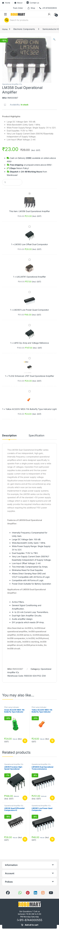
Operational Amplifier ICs (12, 84)
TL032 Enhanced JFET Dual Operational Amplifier (31, 376)
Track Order (18, 8)
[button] (54, 39)
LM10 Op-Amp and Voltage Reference (31, 343)
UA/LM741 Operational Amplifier (31, 276)
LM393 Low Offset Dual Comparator (31, 244)
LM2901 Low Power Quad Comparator (31, 310)
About (19, 3)
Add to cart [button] (24, 740)
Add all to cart (31, 925)
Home (7, 3)
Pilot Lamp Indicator (11, 707)
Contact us (34, 3)
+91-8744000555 (49, 8)
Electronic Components (24, 29)
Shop (33, 8)
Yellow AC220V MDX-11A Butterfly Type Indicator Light (31, 409)
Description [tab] (9, 435)
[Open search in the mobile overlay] (29, 20)
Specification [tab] (36, 435)
